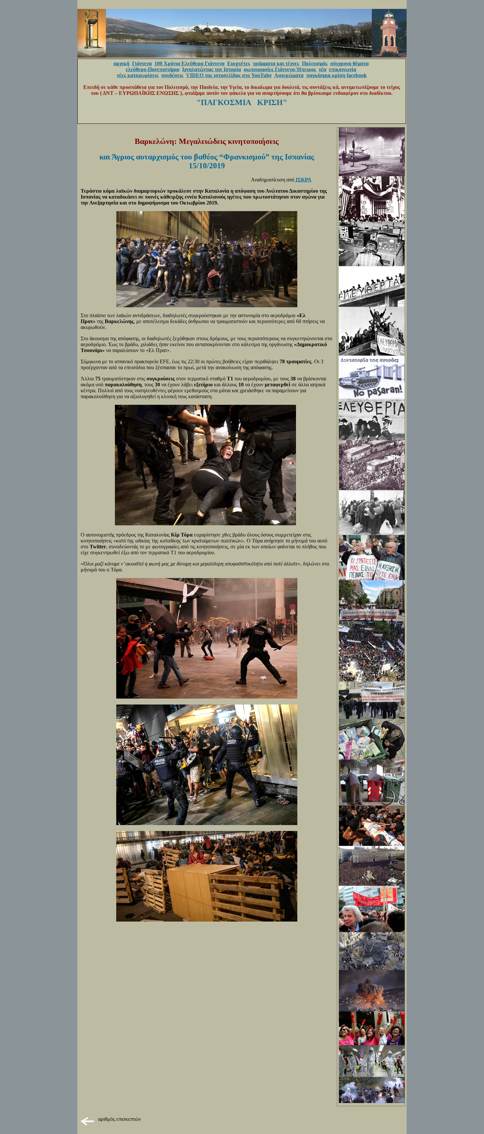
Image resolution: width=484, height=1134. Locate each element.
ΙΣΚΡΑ (302, 179)
